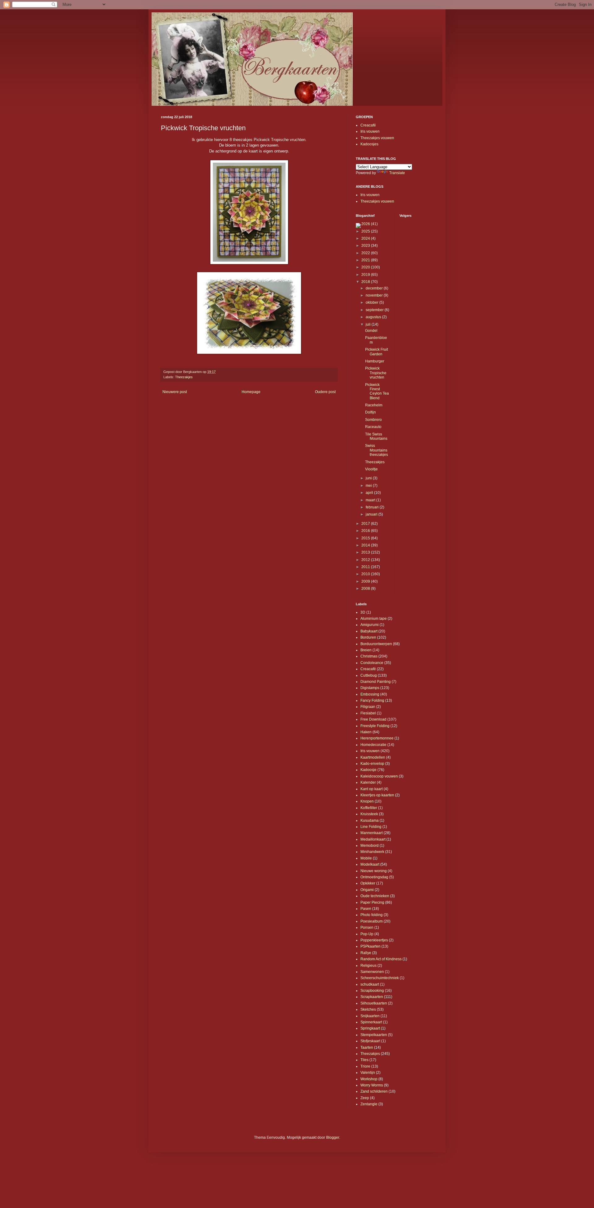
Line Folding (370, 827)
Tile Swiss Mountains (376, 436)
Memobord (369, 845)
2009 (366, 581)
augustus (374, 317)
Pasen (365, 908)
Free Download (373, 719)
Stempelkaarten (373, 1035)
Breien (366, 650)
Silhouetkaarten (373, 1003)
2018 (366, 282)
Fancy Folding (372, 700)
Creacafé (368, 125)
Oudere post (325, 392)
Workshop (368, 1079)
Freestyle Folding (375, 726)
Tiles (364, 1060)
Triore (365, 1066)
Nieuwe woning (373, 871)
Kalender (368, 782)
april (370, 492)
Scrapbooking (372, 990)
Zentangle (368, 1104)
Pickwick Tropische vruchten (375, 372)
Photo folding (371, 915)
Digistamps (369, 688)
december (375, 288)
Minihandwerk (372, 852)
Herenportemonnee (377, 738)
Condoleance (371, 663)
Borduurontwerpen (376, 644)
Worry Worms (371, 1085)
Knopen (367, 801)
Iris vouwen (370, 131)
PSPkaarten (370, 946)
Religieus (368, 965)
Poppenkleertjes (374, 940)
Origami (367, 890)
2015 (366, 538)
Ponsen (366, 927)
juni (369, 478)
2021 (366, 260)
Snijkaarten (370, 1016)
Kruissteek (369, 814)
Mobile (366, 858)
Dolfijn (370, 412)
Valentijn (367, 1072)
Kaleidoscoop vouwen (379, 776)
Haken (366, 732)
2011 (366, 567)
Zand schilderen (374, 1091)
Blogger (332, 1137)
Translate (397, 173)
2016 (366, 531)
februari (373, 507)
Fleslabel (368, 713)
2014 (366, 545)
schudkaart (369, 984)
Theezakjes (184, 377)
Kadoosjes (369, 144)
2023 (366, 245)
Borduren (368, 637)
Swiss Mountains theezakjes (376, 450)
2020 (366, 267)
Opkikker (367, 883)
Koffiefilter (368, 808)
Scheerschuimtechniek (379, 978)
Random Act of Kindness (381, 959)
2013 (366, 552)
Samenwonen (372, 972)
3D (362, 612)
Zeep (364, 1098)
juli (369, 324)
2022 (366, 253)
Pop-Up (366, 934)
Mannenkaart (371, 833)
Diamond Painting (375, 681)
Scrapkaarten (371, 997)
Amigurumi (369, 625)
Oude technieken (374, 896)
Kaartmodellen (372, 757)
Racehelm (373, 405)
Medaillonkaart (372, 839)
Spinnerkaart (371, 1022)
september (375, 310)
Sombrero (373, 420)
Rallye (365, 953)
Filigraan (367, 707)
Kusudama (369, 820)
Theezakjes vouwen (377, 138)
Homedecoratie (373, 745)
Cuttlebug (368, 675)
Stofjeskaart (370, 1041)
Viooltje (371, 469)
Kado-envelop (372, 763)
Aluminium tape (373, 618)
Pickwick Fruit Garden (376, 351)
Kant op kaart (371, 789)
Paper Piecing (372, 902)
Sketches (368, 1009)
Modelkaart (369, 864)
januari (372, 514)
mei (369, 485)
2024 (366, 238)
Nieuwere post (174, 392)
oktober (372, 302)
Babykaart (368, 631)
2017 (366, 523)
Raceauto (373, 427)
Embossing (369, 694)
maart (371, 500)
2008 (366, 588)
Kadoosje (368, 770)
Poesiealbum (371, 921)
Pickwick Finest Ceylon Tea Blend (377, 391)
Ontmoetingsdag (374, 877)
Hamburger (374, 361)
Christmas (368, 656)
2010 (366, 574)
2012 (366, 560)
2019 (366, 274)
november (375, 295)
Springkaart (370, 1028)
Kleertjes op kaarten (377, 795)
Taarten (366, 1047)
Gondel (371, 330)
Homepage (251, 392)
